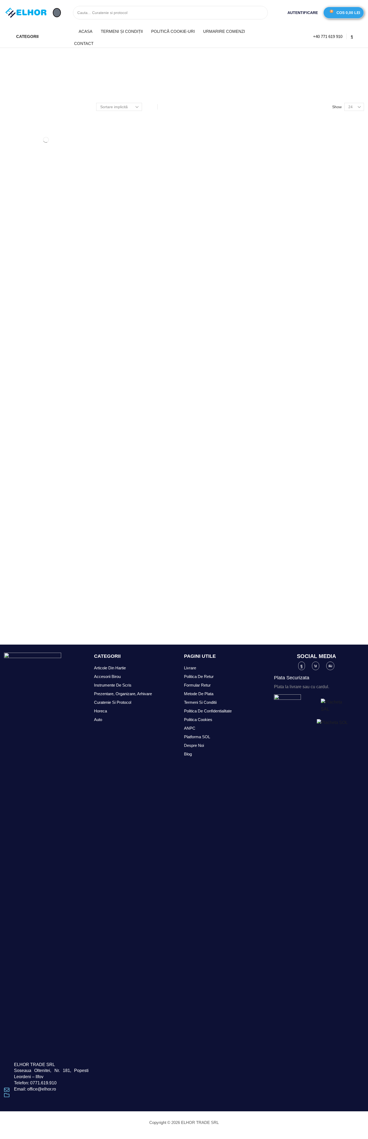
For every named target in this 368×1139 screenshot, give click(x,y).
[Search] (261, 12)
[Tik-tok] (315, 666)
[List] (163, 107)
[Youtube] (330, 666)
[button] (57, 12)
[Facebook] (352, 36)
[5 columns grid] (151, 107)
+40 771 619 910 (327, 36)
